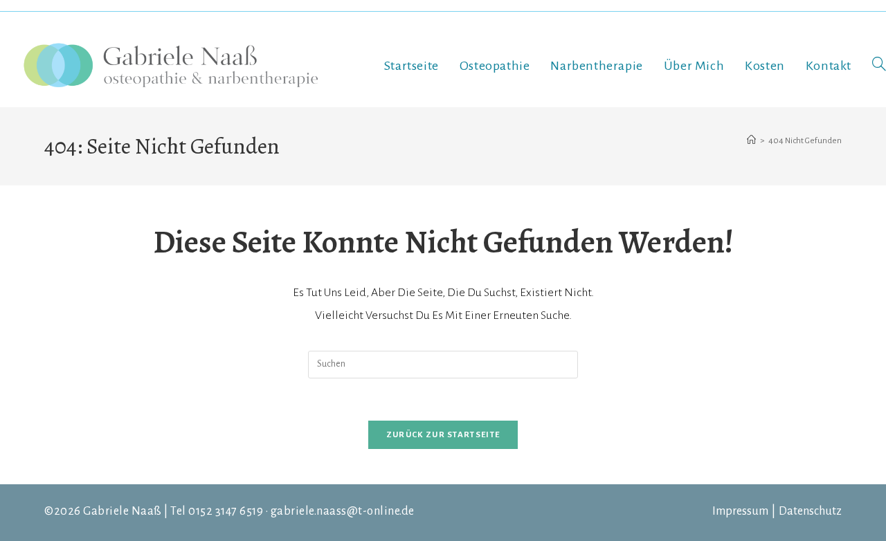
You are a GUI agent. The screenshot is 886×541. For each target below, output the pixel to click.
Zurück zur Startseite (443, 434)
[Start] (751, 140)
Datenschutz (810, 511)
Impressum (740, 511)
